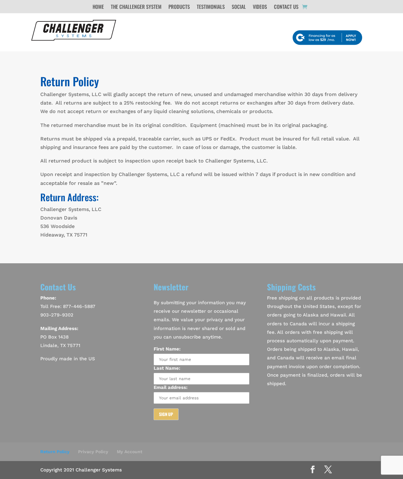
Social (239, 7)
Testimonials (211, 7)
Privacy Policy (93, 451)
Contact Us (286, 7)
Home (98, 7)
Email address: (171, 387)
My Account (129, 451)
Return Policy (55, 451)
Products (179, 7)
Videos (260, 7)
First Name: (167, 349)
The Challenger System (136, 7)
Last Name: (167, 368)
